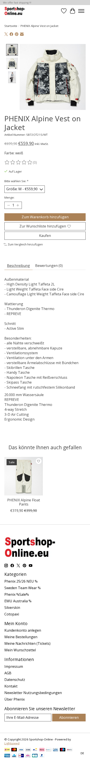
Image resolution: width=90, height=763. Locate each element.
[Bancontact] (35, 750)
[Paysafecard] (48, 750)
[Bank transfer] (28, 750)
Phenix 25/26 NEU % (21, 581)
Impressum (13, 666)
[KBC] (14, 756)
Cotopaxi (11, 614)
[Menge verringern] (8, 205)
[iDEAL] (7, 750)
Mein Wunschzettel (20, 650)
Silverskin (12, 607)
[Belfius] (69, 750)
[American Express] (7, 756)
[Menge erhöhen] (18, 205)
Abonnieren (69, 717)
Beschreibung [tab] (18, 265)
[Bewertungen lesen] (18, 162)
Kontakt (10, 686)
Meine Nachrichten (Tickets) (27, 643)
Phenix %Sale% (16, 594)
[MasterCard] (14, 750)
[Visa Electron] (55, 750)
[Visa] (21, 750)
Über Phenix (14, 699)
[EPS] (28, 756)
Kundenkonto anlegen (22, 630)
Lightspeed (11, 743)
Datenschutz (14, 679)
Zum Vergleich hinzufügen (25, 244)
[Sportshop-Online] (15, 10)
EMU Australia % (17, 601)
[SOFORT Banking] (42, 750)
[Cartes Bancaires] (35, 756)
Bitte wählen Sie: (16, 181)
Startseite (10, 26)
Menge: (9, 197)
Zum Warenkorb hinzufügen (45, 217)
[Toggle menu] (81, 11)
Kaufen (45, 235)
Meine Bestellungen (20, 636)
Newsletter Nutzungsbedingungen (33, 692)
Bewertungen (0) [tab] (49, 265)
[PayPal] (42, 756)
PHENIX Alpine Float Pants (23, 502)
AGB (7, 673)
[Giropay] (21, 756)
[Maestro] (63, 750)
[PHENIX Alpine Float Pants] (23, 476)
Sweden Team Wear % (22, 587)
